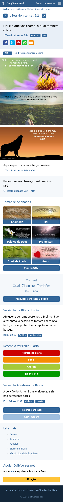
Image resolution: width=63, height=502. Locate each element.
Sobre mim (11, 490)
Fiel (34, 280)
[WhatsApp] (25, 43)
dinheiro (29, 401)
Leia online (28, 53)
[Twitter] (13, 43)
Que (27, 291)
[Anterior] (5, 16)
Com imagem (31, 417)
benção (40, 401)
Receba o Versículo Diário (21, 346)
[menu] (59, 4)
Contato (30, 490)
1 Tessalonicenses (41, 9)
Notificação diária (32, 353)
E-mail (31, 360)
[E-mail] (32, 43)
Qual (16, 286)
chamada (35, 36)
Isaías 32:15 (9, 335)
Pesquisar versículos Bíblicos (31, 299)
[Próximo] (44, 16)
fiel (44, 36)
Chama (28, 286)
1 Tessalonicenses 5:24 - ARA (19, 191)
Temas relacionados (17, 202)
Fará (34, 291)
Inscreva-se (50, 3)
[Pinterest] (19, 43)
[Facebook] (6, 43)
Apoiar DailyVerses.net (19, 465)
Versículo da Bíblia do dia (21, 310)
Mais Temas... (31, 268)
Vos (28, 280)
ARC (6, 53)
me (12, 471)
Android (31, 367)
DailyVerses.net (10, 9)
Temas (39, 3)
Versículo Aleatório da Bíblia (23, 385)
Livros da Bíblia (25, 9)
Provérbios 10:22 (13, 401)
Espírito (22, 335)
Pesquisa (14, 439)
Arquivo (14, 444)
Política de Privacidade (46, 490)
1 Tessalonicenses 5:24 (15, 35)
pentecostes (35, 335)
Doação (31, 479)
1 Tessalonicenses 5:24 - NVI (19, 170)
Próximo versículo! (31, 410)
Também (43, 286)
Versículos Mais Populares (24, 453)
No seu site (31, 374)
